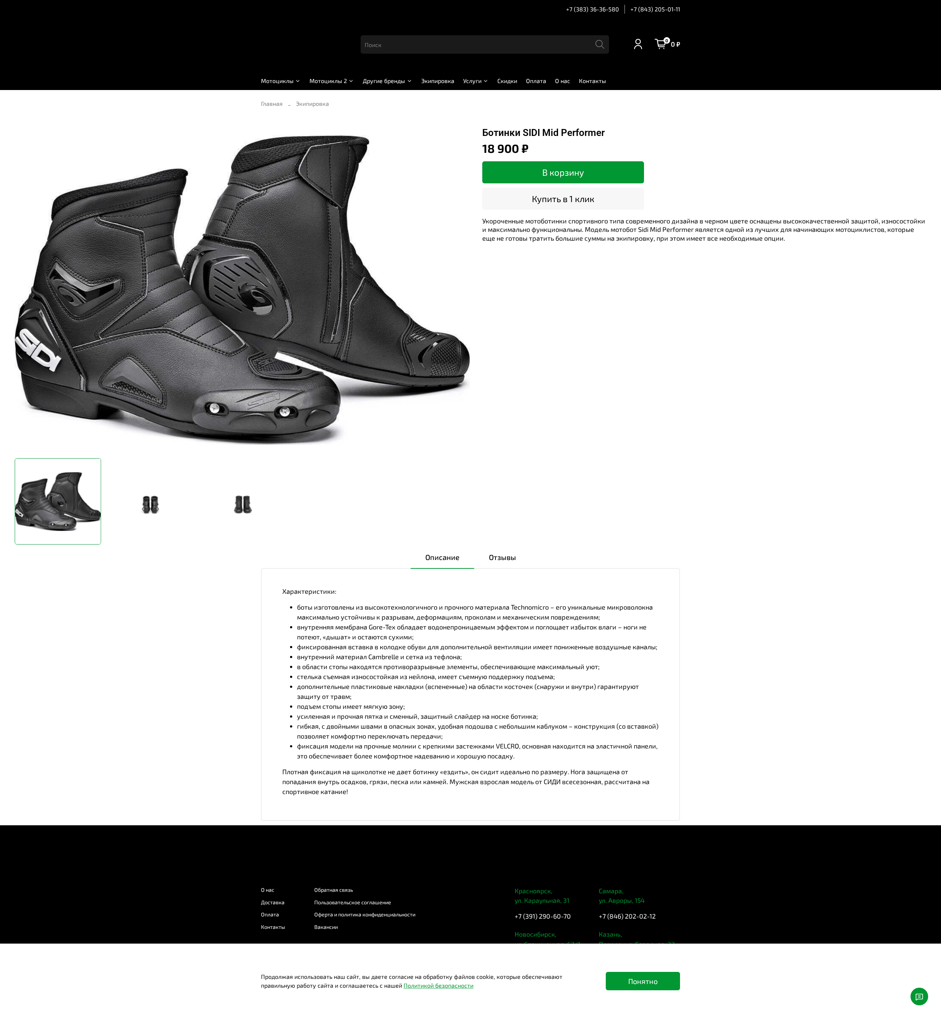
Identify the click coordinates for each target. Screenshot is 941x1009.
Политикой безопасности (438, 985)
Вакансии (326, 927)
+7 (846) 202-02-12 (627, 916)
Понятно (643, 981)
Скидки (507, 80)
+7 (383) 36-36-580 (592, 9)
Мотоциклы (277, 80)
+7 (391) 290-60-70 (543, 916)
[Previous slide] (26, 290)
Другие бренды (384, 80)
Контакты (592, 80)
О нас (562, 80)
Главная (272, 103)
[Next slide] (459, 290)
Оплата (536, 80)
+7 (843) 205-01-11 (655, 9)
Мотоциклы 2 (328, 80)
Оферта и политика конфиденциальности (364, 914)
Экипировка (437, 80)
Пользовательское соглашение (352, 902)
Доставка (273, 902)
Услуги (472, 80)
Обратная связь (333, 890)
